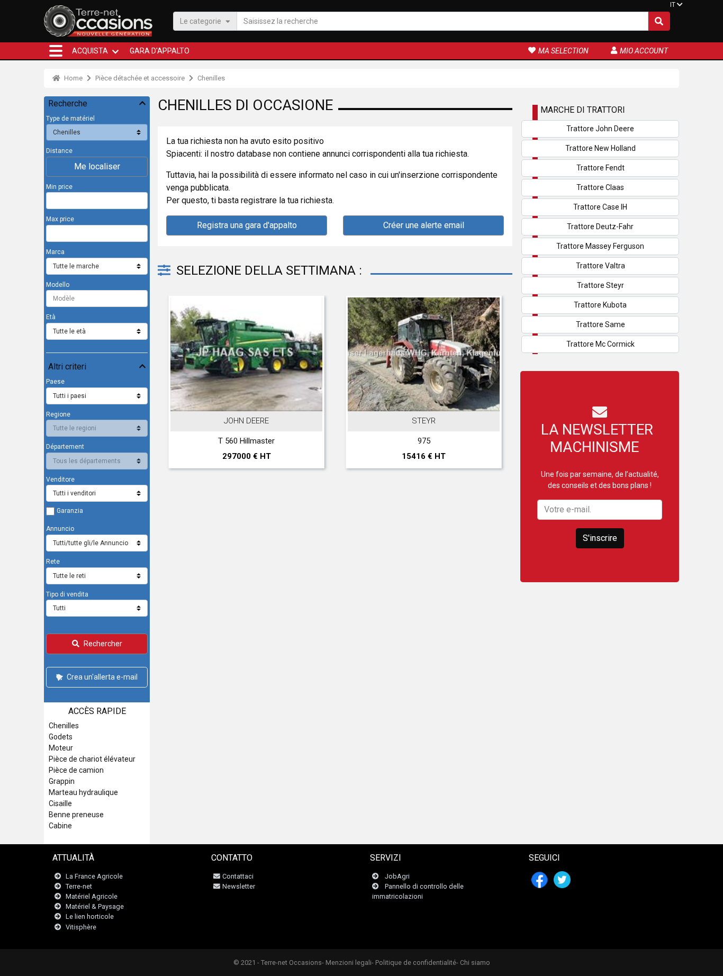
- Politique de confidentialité (414, 962)
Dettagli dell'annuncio (251, 400)
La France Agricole (94, 876)
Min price (59, 187)
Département (65, 446)
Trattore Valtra (600, 265)
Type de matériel (70, 118)
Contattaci (238, 876)
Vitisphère (81, 927)
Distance (59, 151)
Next (490, 384)
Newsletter (238, 886)
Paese (55, 381)
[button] (56, 50)
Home (72, 78)
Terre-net (79, 886)
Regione (58, 414)
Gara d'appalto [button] (159, 51)
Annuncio (60, 528)
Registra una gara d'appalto (247, 225)
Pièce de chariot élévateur (92, 759)
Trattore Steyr (600, 285)
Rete (53, 561)
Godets (61, 737)
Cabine (60, 825)
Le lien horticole (90, 916)
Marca (55, 252)
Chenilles (211, 78)
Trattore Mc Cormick (600, 344)
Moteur (61, 748)
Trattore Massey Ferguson (600, 246)
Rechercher (103, 643)
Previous (180, 384)
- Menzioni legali (347, 962)
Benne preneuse (76, 814)
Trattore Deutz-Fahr (600, 226)
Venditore (60, 479)
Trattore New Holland (600, 148)
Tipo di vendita (67, 594)
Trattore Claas (600, 187)
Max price (60, 219)
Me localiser (97, 166)
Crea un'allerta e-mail (102, 677)
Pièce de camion (76, 770)
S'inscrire (600, 538)
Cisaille (60, 803)
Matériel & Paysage (95, 906)
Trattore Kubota (600, 305)
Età (51, 317)
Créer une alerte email (423, 225)
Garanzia (70, 510)
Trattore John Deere (600, 128)
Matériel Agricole (92, 896)
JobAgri (397, 876)
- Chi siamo (473, 962)
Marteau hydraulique (83, 792)
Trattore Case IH (600, 207)
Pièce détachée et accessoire (140, 78)
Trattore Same (600, 324)
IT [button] (672, 4)
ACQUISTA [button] (90, 51)
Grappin (62, 781)
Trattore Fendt (600, 168)
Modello (57, 284)
